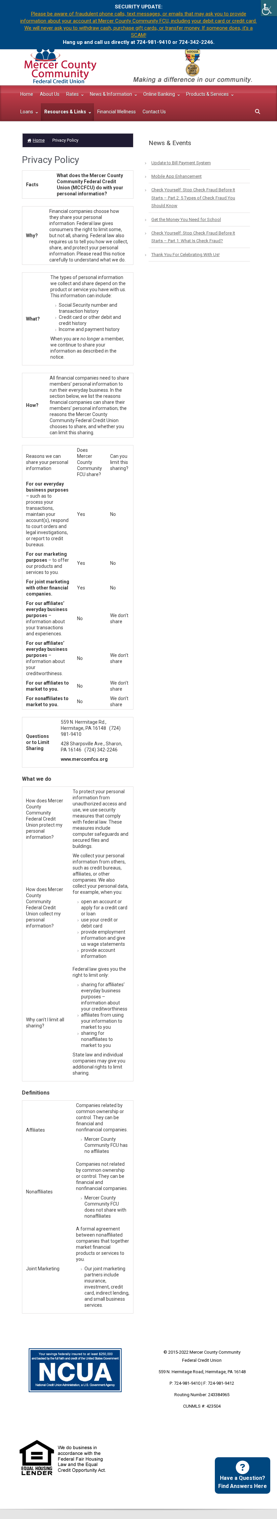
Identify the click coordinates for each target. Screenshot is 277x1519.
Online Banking (159, 94)
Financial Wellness (116, 111)
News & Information (111, 94)
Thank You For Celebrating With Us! (185, 254)
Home (26, 94)
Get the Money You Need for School (186, 219)
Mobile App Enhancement (176, 176)
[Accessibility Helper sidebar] (269, 8)
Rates (73, 94)
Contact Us (154, 111)
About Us (49, 94)
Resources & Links (65, 111)
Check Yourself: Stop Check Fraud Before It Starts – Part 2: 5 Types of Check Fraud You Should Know (193, 197)
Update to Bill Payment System (181, 162)
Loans (27, 111)
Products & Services (208, 94)
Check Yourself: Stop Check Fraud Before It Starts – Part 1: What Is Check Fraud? (193, 236)
